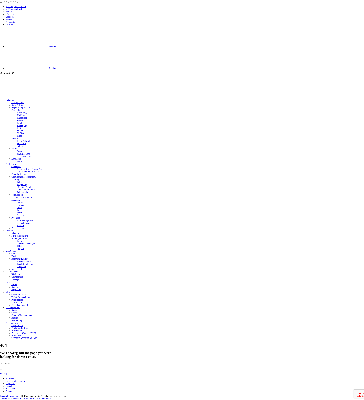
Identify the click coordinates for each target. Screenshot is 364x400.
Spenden (10, 391)
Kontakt (9, 386)
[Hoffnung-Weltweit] (63, 95)
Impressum (10, 383)
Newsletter (10, 388)
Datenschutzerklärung (15, 381)
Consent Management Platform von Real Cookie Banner (25, 398)
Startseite (10, 378)
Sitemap (3, 373)
